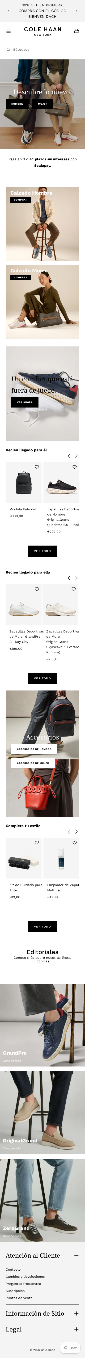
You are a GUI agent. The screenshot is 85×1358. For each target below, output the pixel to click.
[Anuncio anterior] (9, 11)
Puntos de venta (19, 1298)
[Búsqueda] (8, 49)
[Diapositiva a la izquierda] (69, 456)
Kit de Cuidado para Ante (25, 887)
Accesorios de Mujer (33, 763)
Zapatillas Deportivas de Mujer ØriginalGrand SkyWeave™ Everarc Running (63, 641)
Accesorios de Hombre (34, 749)
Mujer (42, 104)
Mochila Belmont (23, 509)
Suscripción (15, 1291)
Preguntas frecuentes (23, 1284)
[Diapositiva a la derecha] (76, 456)
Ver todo (42, 551)
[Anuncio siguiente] (76, 11)
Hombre (17, 104)
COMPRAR (21, 199)
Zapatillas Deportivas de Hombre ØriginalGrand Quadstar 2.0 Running (65, 517)
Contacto (13, 1269)
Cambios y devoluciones (25, 1276)
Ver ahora (25, 402)
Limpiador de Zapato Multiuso (64, 887)
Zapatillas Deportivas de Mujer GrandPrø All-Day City (26, 636)
